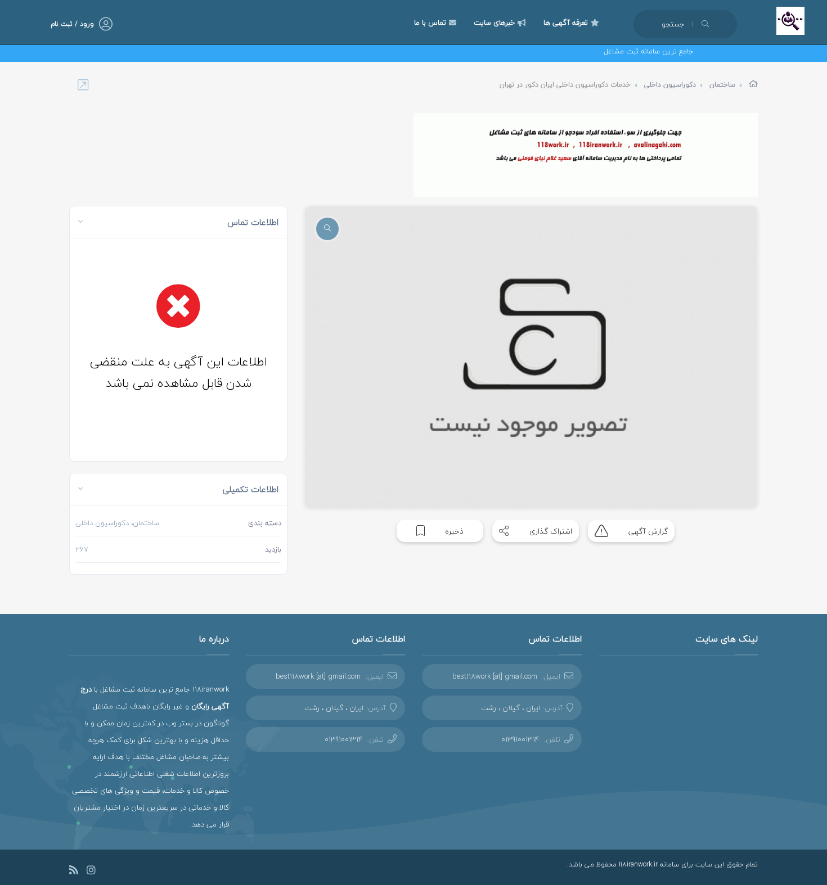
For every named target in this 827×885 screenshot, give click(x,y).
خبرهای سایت (494, 22)
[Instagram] (91, 872)
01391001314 (520, 739)
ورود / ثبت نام (72, 24)
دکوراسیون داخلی (670, 85)
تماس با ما (430, 22)
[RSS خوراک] (73, 872)
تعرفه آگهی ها (565, 22)
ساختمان (722, 85)
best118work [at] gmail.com (494, 676)
